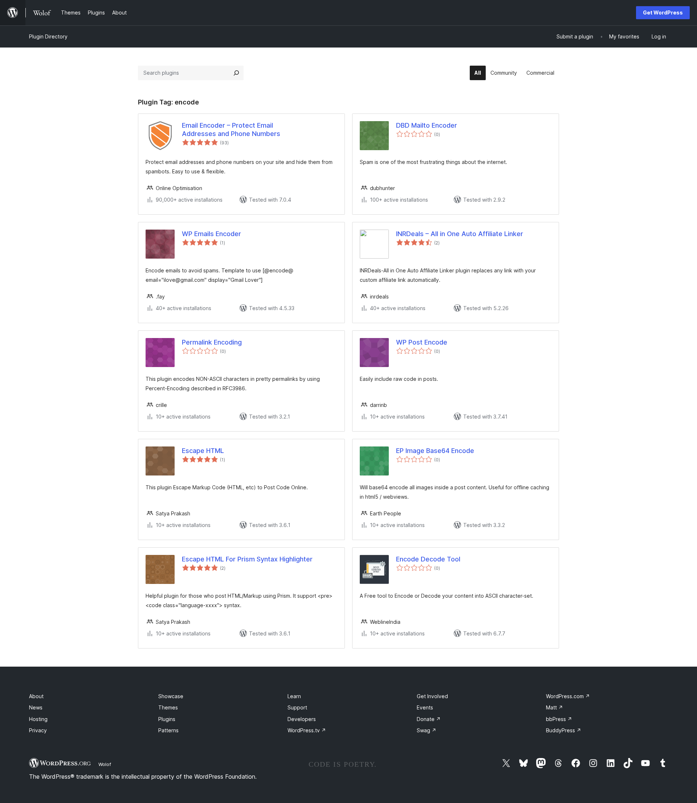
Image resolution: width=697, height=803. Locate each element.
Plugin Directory (48, 36)
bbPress (559, 719)
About (36, 696)
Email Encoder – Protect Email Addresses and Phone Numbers (231, 129)
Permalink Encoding (212, 342)
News (35, 707)
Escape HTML (203, 450)
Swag (426, 730)
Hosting (38, 719)
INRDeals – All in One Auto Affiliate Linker (459, 234)
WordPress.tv (307, 730)
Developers (302, 719)
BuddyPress (563, 730)
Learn (294, 696)
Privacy (38, 730)
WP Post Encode (421, 342)
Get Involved (432, 696)
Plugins (166, 719)
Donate (429, 719)
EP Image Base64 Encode (435, 450)
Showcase (170, 696)
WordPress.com (568, 696)
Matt (554, 707)
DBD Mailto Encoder (426, 125)
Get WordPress (663, 12)
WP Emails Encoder (211, 234)
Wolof (104, 764)
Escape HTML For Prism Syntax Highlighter (247, 559)
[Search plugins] (236, 73)
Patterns (168, 730)
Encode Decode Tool (428, 559)
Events (425, 707)
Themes (168, 707)
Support (297, 707)
